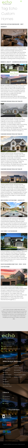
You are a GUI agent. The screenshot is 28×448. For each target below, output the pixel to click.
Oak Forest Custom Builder (9, 231)
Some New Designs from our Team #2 (11, 134)
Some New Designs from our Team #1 (11, 169)
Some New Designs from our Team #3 (11, 101)
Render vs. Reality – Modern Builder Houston (14, 62)
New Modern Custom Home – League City (13, 200)
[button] (21, 1)
